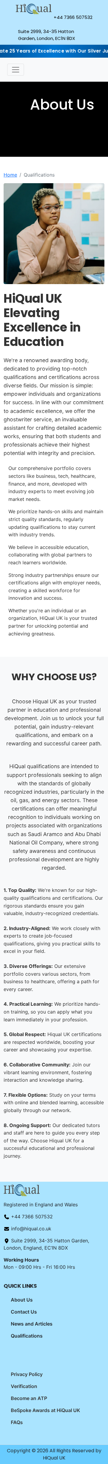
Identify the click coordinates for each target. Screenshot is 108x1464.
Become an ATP (29, 1398)
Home (10, 175)
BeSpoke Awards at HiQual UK (45, 1410)
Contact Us (24, 1312)
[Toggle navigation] (15, 70)
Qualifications (27, 1336)
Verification (24, 1386)
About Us (22, 1300)
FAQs (17, 1422)
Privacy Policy (27, 1374)
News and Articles (31, 1324)
